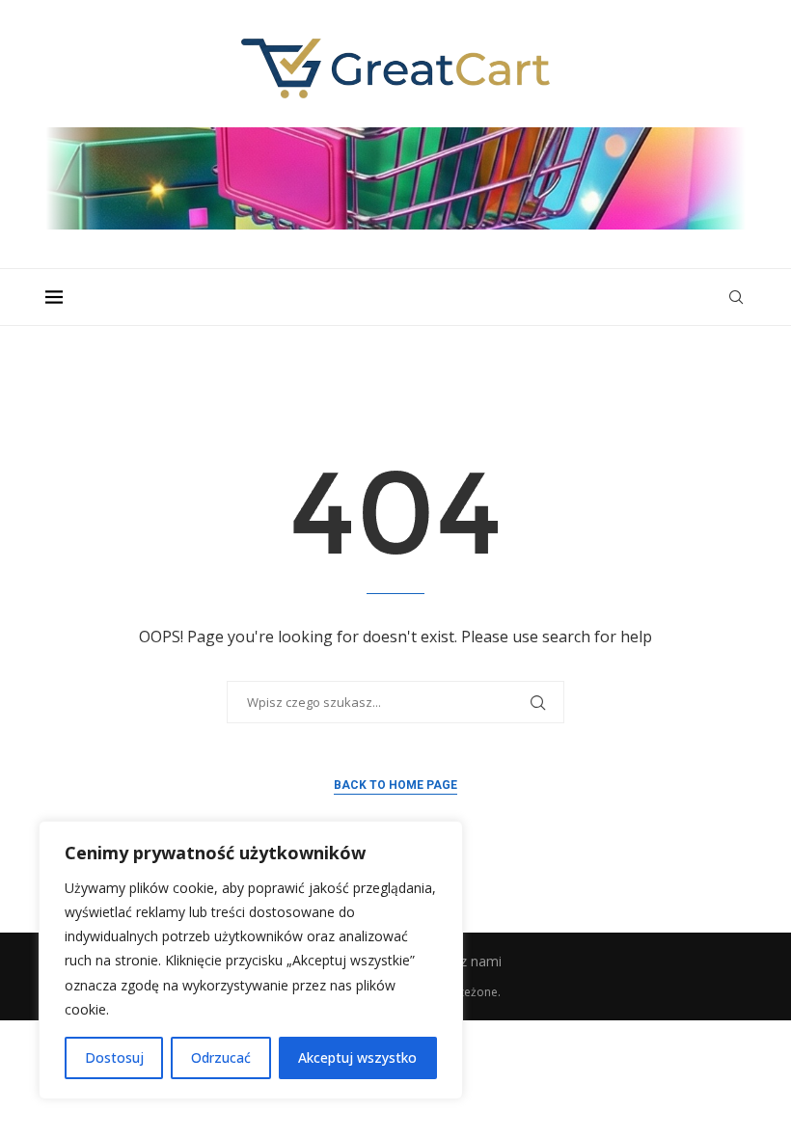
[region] (251, 960)
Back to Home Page (395, 785)
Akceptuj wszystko (357, 1057)
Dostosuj (114, 1057)
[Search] (736, 297)
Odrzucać (221, 1057)
